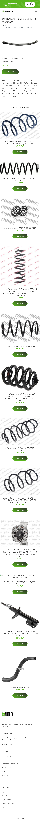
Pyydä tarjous (30, 4)
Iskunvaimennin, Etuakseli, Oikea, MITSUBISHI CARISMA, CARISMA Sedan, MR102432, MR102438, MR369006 (20, 633)
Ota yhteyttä (6, 796)
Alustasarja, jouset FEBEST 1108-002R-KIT (20, 228)
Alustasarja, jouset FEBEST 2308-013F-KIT (20, 346)
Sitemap (4, 807)
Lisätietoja (10, 72)
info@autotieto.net (8, 744)
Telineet (4, 771)
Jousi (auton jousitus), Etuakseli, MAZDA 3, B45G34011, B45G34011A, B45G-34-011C (20, 143)
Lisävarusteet (6, 767)
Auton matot (6, 760)
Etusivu (4, 25)
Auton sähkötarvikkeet (10, 764)
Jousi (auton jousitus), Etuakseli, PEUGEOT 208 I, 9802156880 (20, 449)
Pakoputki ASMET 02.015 (20, 688)
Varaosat (14, 58)
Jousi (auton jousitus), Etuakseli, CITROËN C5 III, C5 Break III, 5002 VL (20, 179)
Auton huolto (6, 756)
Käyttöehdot (6, 800)
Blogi (3, 792)
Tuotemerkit (6, 775)
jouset (20, 58)
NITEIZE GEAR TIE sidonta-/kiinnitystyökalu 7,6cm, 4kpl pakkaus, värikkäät (20, 583)
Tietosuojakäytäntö (9, 803)
